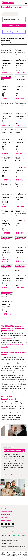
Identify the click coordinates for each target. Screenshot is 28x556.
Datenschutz (15, 540)
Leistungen (4, 517)
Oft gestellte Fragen (6, 511)
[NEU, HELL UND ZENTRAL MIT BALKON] (7, 222)
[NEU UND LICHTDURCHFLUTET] (21, 222)
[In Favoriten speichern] (11, 60)
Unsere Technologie (7, 528)
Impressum (9, 540)
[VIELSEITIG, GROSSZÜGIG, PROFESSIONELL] (7, 115)
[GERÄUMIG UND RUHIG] (7, 249)
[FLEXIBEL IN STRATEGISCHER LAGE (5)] (7, 169)
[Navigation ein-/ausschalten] (26, 3)
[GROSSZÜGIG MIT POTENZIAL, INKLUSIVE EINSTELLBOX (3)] (21, 142)
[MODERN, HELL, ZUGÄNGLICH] (7, 61)
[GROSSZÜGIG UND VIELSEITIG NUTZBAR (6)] (21, 169)
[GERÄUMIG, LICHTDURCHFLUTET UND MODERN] (21, 61)
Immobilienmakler (6, 338)
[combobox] (14, 19)
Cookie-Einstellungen (6, 543)
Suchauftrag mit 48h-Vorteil (14, 32)
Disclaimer (3, 540)
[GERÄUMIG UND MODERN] (7, 142)
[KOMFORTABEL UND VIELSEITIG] (7, 196)
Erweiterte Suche (14, 25)
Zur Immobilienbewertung (13, 475)
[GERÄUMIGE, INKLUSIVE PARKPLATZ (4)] (21, 196)
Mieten (14, 14)
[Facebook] (9, 524)
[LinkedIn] (2, 524)
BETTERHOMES (5, 514)
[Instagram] (5, 524)
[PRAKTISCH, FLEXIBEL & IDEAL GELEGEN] (7, 88)
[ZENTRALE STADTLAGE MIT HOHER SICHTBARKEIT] (21, 115)
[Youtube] (12, 524)
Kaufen (6, 14)
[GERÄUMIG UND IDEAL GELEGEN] (21, 88)
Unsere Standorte (5, 520)
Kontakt (3, 508)
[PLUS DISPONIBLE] (21, 249)
